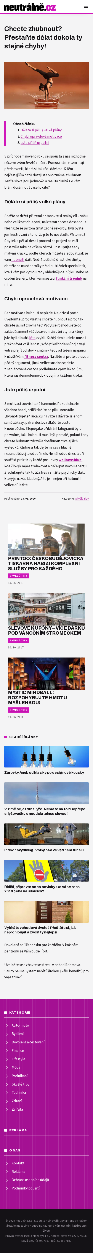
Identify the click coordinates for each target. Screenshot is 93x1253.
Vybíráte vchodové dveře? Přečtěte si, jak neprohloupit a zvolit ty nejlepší (40, 930)
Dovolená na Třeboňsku (22, 945)
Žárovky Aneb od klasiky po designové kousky (44, 773)
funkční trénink (69, 278)
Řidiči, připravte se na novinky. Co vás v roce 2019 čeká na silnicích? (42, 889)
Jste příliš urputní (35, 142)
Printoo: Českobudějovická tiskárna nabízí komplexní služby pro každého (45, 563)
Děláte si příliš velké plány (41, 130)
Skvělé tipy (82, 499)
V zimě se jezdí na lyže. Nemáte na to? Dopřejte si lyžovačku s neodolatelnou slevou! (44, 811)
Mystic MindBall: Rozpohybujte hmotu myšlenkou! (37, 697)
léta (32, 338)
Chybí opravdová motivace (41, 136)
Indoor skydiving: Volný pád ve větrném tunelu (43, 850)
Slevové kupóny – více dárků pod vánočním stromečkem (46, 631)
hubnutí (17, 259)
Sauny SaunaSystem (20, 971)
